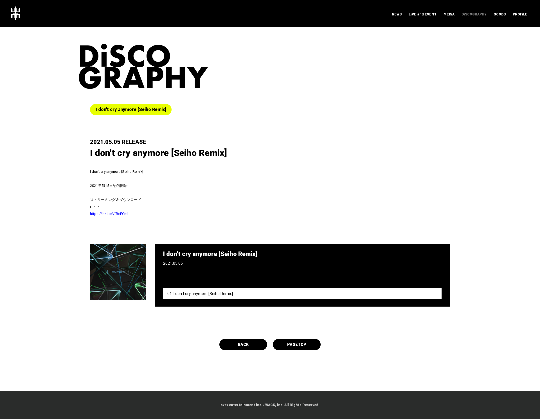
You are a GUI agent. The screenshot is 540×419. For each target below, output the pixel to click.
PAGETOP (296, 344)
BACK (243, 344)
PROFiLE (520, 14)
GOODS (500, 14)
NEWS (397, 14)
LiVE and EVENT (422, 14)
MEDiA (449, 14)
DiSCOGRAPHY (474, 14)
